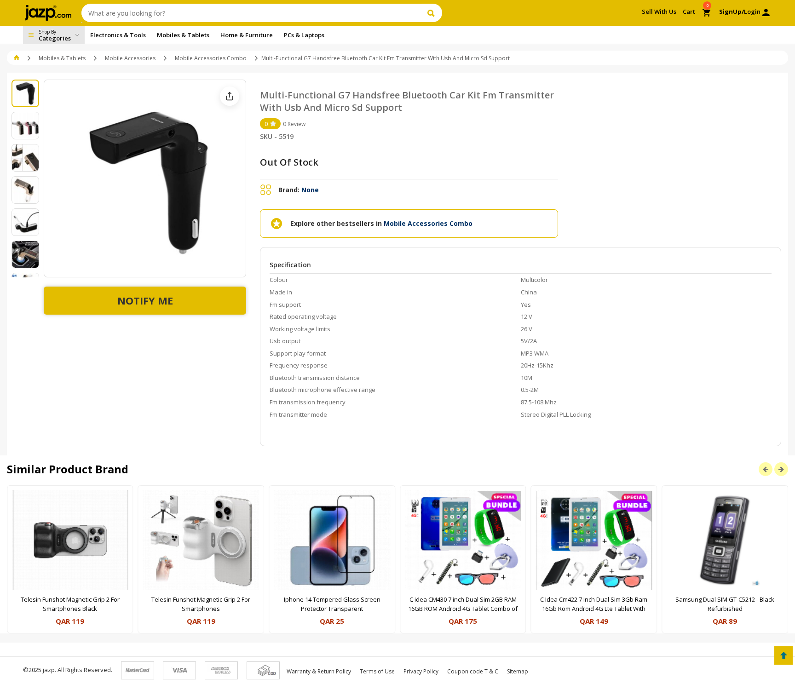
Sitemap (517, 671)
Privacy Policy (420, 671)
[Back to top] (783, 655)
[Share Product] (229, 96)
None (310, 189)
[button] (17, 58)
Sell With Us (659, 11)
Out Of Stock (289, 162)
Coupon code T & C (472, 671)
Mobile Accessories (130, 58)
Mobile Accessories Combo (211, 58)
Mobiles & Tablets (62, 58)
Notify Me (145, 300)
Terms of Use (377, 671)
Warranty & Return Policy (319, 671)
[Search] (432, 13)
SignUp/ (731, 11)
